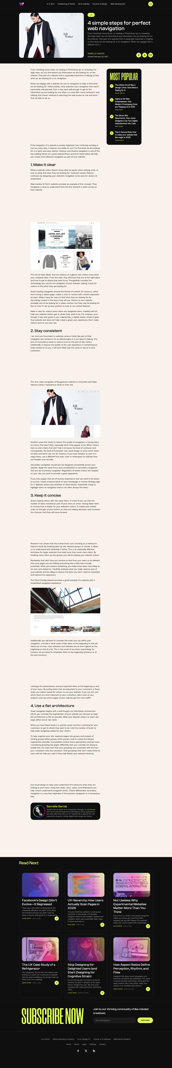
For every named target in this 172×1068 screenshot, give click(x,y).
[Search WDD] (150, 4)
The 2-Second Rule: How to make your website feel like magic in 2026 (126, 135)
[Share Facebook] (138, 55)
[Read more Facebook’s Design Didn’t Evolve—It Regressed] (57, 918)
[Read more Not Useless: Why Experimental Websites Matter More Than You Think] (148, 926)
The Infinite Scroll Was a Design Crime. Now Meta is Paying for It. (126, 87)
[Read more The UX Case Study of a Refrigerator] (57, 983)
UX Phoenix (91, 810)
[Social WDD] (78, 1051)
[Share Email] (150, 55)
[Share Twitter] (144, 55)
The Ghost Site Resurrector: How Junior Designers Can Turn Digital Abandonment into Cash (126, 119)
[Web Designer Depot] (21, 4)
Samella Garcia (57, 806)
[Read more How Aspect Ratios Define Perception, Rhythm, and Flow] (148, 989)
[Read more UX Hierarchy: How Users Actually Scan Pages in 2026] (102, 925)
